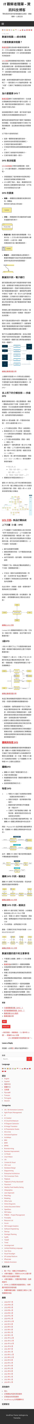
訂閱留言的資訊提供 (11, 1397)
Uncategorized (9, 1245)
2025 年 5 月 (8, 1327)
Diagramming (9, 1171)
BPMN (6, 1146)
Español (7, 1081)
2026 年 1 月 (8, 1319)
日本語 (6, 1090)
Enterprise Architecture (12, 1173)
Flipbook (7, 1179)
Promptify (7, 1218)
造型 (4, 1021)
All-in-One (7, 1132)
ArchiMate (7, 1137)
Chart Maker (8, 1157)
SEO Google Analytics (11, 1226)
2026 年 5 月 (8, 1307)
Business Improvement (11, 1151)
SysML (6, 1237)
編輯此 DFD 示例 (8, 625)
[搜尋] (29, 1059)
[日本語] (18, 29)
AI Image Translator (10, 1126)
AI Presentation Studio (11, 1129)
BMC (5, 1140)
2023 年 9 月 (8, 1360)
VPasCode (7, 1259)
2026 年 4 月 (8, 1310)
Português (7, 1098)
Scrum (6, 1223)
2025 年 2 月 (8, 1332)
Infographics (8, 1190)
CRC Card (7, 1165)
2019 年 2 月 (8, 1382)
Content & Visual (10, 1162)
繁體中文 (7, 1087)
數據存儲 (7, 964)
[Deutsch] (2, 29)
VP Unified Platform (10, 1256)
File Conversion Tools (11, 1176)
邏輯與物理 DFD (10, 742)
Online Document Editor (12, 1207)
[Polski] (20, 29)
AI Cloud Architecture (11, 1121)
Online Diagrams (9, 1204)
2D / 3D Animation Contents (13, 1110)
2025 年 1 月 (8, 1335)
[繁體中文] (31, 29)
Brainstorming (9, 1148)
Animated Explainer (10, 1135)
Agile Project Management (13, 1112)
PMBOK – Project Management (14, 1215)
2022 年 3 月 (8, 1374)
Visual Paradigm (9, 1254)
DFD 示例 (6, 520)
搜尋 (3, 1055)
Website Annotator (10, 1262)
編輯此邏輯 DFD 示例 (9, 900)
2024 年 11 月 (9, 1341)
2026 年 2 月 (8, 1316)
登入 (13, 1048)
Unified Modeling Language (13, 1248)
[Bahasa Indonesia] (16, 29)
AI (5, 1115)
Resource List (8, 1220)
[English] (4, 29)
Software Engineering (11, 1229)
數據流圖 (5, 47)
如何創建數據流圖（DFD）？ (14, 1011)
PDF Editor (7, 1212)
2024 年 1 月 (8, 1352)
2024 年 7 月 (8, 1349)
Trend (6, 1242)
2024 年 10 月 (9, 1343)
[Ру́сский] (24, 29)
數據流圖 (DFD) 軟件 (11, 1013)
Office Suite (8, 1201)
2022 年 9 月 (8, 1371)
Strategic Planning (10, 1234)
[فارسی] (9, 29)
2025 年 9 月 (8, 1324)
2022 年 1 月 (8, 1379)
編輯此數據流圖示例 (9, 371)
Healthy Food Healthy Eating (14, 1187)
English (6, 1079)
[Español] (7, 29)
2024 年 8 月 (8, 1346)
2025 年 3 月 (8, 1330)
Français (7, 1095)
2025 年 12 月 (9, 1321)
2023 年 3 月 (8, 1366)
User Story (7, 1251)
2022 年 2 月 (8, 1377)
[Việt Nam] (27, 29)
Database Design (10, 1168)
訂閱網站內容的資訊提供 (13, 1394)
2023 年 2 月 (8, 1368)
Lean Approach (9, 1193)
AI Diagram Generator (11, 1123)
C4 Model (7, 1154)
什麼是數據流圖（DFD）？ (13, 1008)
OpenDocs (7, 1209)
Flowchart (7, 1184)
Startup (6, 1231)
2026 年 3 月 (8, 1313)
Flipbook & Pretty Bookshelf (13, 1182)
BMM (6, 1143)
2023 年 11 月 (9, 1355)
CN (5, 1159)
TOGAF (6, 1240)
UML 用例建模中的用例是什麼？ (19, 1038)
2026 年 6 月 (8, 1305)
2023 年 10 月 (9, 1357)
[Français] (11, 29)
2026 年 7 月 (8, 1302)
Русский (7, 1092)
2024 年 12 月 (9, 1338)
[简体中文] (29, 29)
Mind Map (7, 1195)
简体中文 (7, 1084)
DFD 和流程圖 (7, 166)
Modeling (6, 1026)
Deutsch (7, 1101)
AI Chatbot (7, 1118)
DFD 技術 (5, 61)
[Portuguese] (22, 29)
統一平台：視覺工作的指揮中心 (15, 1271)
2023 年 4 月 (8, 1363)
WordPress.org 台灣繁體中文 (14, 1399)
